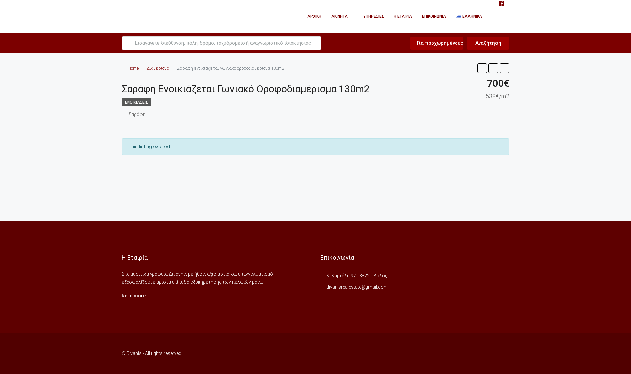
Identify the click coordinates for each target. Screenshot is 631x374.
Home (133, 68)
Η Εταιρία (403, 16)
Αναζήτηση (488, 43)
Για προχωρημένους (439, 43)
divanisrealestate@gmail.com (357, 287)
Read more (134, 295)
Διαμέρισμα (158, 68)
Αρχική (314, 16)
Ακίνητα (339, 16)
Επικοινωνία (434, 16)
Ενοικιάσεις (136, 102)
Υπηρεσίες (373, 16)
